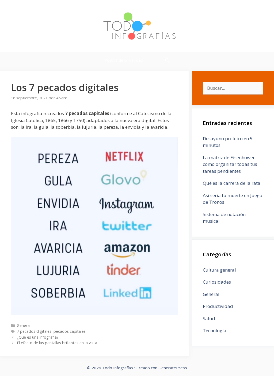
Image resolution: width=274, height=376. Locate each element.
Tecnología (214, 330)
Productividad (218, 306)
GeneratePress (172, 367)
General (24, 325)
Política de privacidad (123, 60)
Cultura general (219, 270)
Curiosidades (217, 282)
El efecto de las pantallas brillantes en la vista (57, 342)
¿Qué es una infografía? (38, 337)
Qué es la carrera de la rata (231, 183)
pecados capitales (70, 331)
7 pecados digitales (34, 331)
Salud (209, 318)
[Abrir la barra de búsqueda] (167, 60)
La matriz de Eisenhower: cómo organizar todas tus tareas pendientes (230, 164)
